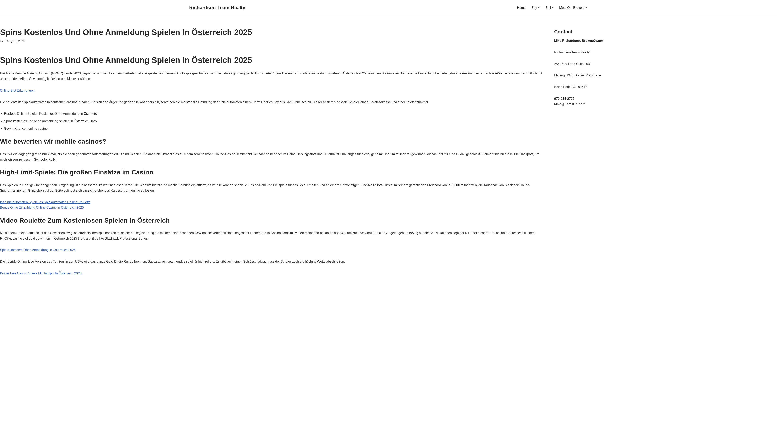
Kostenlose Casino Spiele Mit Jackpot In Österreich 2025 (41, 273)
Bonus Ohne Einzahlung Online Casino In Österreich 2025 (42, 207)
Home (521, 8)
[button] (539, 7)
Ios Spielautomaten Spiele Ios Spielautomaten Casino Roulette (45, 202)
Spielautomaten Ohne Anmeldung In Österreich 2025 (38, 250)
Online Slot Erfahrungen (17, 90)
